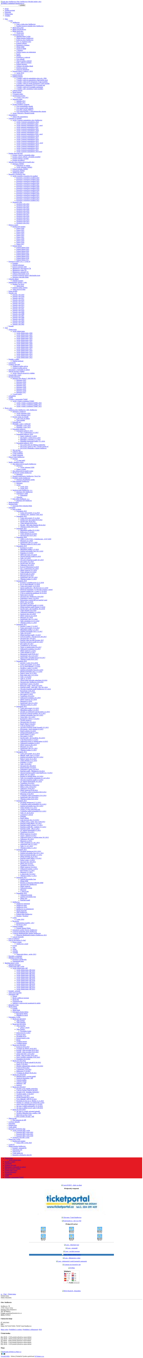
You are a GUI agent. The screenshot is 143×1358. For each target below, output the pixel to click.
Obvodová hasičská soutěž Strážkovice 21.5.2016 (35, 689)
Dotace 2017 (20, 244)
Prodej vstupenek (17, 455)
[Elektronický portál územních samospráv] (71, 1261)
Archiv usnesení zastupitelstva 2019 (27, 132)
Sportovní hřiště (21, 48)
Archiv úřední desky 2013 (24, 356)
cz (1, 1294)
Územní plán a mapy (15, 375)
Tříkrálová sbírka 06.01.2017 (29, 659)
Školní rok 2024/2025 (19, 1019)
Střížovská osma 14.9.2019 (28, 554)
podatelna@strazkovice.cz (16, 3)
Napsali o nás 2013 (18, 305)
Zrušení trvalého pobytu (19, 368)
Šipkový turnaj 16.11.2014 (28, 759)
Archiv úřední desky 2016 (24, 350)
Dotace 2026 (20, 228)
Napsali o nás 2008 (18, 314)
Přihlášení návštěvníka (15, 958)
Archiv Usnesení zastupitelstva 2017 (27, 137)
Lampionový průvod (26, 814)
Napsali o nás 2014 (18, 303)
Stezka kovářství (14, 502)
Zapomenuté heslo (18, 961)
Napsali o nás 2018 (18, 296)
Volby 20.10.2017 (25, 633)
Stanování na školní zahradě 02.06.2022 (28, 1062)
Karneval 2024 (20, 1034)
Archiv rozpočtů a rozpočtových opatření (25, 176)
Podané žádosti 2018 (22, 258)
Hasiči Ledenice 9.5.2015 (28, 731)
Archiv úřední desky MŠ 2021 (25, 975)
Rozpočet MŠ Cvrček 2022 (24, 1132)
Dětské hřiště (20, 47)
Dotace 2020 (20, 239)
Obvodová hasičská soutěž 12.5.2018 (31, 605)
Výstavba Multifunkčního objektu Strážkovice (26, 933)
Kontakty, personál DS (19, 1148)
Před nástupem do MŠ (19, 1120)
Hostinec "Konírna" (22, 916)
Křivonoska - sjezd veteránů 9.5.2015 (31, 729)
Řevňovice (15, 921)
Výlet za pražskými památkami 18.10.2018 (33, 593)
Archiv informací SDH (27, 467)
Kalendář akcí (16, 422)
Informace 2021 (21, 385)
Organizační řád (17, 1001)
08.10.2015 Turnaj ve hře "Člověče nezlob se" (34, 446)
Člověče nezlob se (25, 720)
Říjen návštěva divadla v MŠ (25, 1116)
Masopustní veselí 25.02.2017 (29, 654)
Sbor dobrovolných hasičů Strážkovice (24, 464)
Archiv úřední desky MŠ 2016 (25, 984)
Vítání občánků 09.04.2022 (28, 523)
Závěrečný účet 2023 (22, 204)
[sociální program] (71, 1251)
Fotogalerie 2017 (21, 624)
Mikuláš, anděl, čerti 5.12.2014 (29, 755)
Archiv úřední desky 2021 (24, 342)
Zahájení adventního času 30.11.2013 (31, 806)
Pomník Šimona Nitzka (23, 928)
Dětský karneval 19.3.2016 (28, 699)
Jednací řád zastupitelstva (20, 116)
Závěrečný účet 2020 (22, 209)
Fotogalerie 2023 (21, 511)
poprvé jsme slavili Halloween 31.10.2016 (29, 1104)
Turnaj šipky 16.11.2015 (27, 717)
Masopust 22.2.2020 (26, 541)
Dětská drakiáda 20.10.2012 (29, 856)
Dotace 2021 (20, 237)
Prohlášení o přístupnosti (30, 1329)
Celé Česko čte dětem (23, 418)
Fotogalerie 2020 (21, 537)
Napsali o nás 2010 (18, 310)
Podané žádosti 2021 (22, 253)
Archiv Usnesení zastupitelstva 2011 (27, 150)
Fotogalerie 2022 (21, 516)
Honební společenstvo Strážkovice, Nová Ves (26, 476)
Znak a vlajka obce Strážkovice (26, 24)
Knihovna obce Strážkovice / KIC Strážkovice (23, 410)
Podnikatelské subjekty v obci (18, 282)
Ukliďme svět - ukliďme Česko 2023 (31, 514)
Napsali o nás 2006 (18, 317)
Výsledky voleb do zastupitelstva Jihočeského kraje (32, 80)
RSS (40, 1329)
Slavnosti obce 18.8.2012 (28, 862)
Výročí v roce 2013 (22, 97)
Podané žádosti (17, 246)
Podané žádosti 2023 (22, 249)
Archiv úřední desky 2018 (24, 347)
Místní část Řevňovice (19, 29)
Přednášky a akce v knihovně (21, 424)
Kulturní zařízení (21, 43)
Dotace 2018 (20, 242)
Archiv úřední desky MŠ (20, 968)
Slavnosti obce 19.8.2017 (28, 638)
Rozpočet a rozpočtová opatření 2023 (27, 181)
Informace (19, 465)
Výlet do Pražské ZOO (27, 726)
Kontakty (15, 263)
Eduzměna (12, 1123)
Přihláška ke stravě (22, 1015)
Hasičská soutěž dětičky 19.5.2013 (31, 823)
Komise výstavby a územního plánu (23, 155)
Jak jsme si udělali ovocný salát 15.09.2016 (29, 1108)
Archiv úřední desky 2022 (24, 340)
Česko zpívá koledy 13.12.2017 (30, 628)
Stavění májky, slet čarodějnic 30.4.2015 (32, 738)
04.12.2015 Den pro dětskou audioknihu (32, 445)
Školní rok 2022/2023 (19, 1045)
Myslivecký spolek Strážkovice (22, 472)
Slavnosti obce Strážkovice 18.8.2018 (31, 596)
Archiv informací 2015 (23, 415)
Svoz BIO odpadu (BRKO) (24, 110)
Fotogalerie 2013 (21, 801)
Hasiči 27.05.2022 (22, 1064)
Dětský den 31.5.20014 (27, 774)
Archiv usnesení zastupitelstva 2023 (27, 123)
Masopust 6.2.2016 (26, 701)
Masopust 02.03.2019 (27, 575)
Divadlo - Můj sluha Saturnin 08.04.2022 (33, 525)
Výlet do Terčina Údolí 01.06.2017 (27, 1090)
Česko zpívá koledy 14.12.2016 (30, 664)
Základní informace (15, 965)
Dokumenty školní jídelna (20, 1012)
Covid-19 (11, 1144)
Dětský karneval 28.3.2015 (28, 745)
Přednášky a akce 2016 (23, 425)
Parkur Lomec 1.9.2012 (27, 860)
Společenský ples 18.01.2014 (29, 797)
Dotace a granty (13, 225)
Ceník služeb (13, 1127)
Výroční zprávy (17, 394)
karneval (19, 1085)
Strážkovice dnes (21, 905)
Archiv (18, 485)
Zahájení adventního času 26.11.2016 (31, 670)
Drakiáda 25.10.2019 (26, 553)
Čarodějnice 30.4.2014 (27, 783)
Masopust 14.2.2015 (26, 746)
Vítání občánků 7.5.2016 (28, 692)
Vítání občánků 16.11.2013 (28, 808)
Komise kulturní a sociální (20, 158)
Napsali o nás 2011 (18, 308)
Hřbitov (18, 55)
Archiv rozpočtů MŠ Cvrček (21, 1130)
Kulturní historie (17, 75)
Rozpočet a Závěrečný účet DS (22, 1155)
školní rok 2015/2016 (19, 1109)
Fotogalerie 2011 (21, 877)
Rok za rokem (16, 509)
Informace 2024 (21, 382)
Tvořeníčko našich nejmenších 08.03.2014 (33, 792)
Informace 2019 (21, 389)
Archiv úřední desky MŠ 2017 (25, 982)
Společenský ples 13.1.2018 (28, 619)
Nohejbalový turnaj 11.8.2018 (29, 598)
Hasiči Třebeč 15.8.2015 (27, 724)
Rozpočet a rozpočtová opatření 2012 (27, 200)
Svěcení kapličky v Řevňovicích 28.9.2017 (33, 637)
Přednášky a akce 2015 (23, 427)
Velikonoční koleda (26, 888)
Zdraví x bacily (25, 1027)
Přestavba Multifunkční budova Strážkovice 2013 (31, 935)
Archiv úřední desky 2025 (24, 335)
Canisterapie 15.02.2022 (23, 1069)
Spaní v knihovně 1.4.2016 (28, 436)
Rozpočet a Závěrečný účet (17, 174)
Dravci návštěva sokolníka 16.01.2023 (28, 1057)
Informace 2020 (21, 387)
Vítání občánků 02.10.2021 (28, 534)
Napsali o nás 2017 (18, 298)
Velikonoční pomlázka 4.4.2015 (30, 743)
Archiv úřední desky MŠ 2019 (25, 979)
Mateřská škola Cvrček (23, 36)
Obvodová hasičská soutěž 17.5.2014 (31, 780)
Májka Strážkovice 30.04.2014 (29, 785)
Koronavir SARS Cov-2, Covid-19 (19, 261)
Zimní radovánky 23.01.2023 (25, 1054)
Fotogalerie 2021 (21, 528)
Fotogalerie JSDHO (18, 171)
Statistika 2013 (20, 101)
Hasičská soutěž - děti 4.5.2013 (29, 828)
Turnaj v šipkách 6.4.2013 (28, 835)
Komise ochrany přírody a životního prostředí (26, 157)
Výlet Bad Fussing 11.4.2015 (29, 739)
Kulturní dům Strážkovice (24, 914)
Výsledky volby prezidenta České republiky (29, 89)
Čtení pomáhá (20, 420)
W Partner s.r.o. (39, 1356)
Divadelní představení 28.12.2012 (30, 851)
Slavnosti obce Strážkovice (28, 884)
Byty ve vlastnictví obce (23, 41)
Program (15, 459)
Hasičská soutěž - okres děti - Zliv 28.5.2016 (34, 687)
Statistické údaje (17, 99)
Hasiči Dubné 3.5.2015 (27, 734)
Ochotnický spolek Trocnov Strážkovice (24, 930)
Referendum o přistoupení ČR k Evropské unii (30, 85)
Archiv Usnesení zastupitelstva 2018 (27, 136)
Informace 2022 (21, 383)
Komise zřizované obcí (16, 153)
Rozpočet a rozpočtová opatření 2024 (27, 179)
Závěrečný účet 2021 (22, 207)
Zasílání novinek (10, 10)
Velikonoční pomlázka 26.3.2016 (30, 698)
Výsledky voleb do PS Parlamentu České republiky (32, 82)
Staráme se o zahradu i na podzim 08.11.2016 (30, 1102)
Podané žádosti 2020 (22, 254)
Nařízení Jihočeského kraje (20, 274)
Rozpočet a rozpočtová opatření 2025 (27, 178)
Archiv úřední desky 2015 (24, 352)
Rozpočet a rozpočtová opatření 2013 (27, 199)
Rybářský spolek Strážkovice (21, 478)
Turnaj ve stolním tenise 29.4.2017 (30, 647)
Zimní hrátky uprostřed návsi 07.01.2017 (32, 657)
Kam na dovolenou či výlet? (17, 940)
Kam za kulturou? (14, 938)
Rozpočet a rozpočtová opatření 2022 (27, 183)
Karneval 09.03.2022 (22, 1068)
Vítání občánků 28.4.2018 (28, 610)
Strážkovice (16, 22)
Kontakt (11, 326)
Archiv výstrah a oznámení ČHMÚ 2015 (29, 404)
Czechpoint (12, 363)
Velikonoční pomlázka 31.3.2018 (30, 612)
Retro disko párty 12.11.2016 (29, 675)
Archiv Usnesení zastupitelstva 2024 (27, 122)
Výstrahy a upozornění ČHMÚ (18, 399)
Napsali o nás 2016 (18, 300)
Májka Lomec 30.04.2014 (28, 787)
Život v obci (8, 408)
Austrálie (15, 952)
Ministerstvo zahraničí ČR (20, 272)
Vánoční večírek (21, 1081)
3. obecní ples (24, 891)
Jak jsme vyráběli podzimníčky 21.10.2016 (29, 1106)
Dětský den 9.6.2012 (26, 863)
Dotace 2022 (20, 235)
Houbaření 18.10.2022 (23, 1059)
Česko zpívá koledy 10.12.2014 (30, 753)
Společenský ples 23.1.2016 (28, 703)
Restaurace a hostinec (23, 45)
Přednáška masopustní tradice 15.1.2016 (32, 441)
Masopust (23, 890)
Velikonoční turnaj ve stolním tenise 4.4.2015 (34, 741)
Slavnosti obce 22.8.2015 (28, 722)
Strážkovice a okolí (22, 944)
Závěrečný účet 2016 (22, 216)
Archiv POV (20, 73)
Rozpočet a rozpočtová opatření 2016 (27, 193)
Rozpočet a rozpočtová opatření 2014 (27, 197)
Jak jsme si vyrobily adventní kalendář (28, 1111)
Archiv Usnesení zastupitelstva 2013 (27, 146)
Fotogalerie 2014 (21, 752)
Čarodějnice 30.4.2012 (27, 865)
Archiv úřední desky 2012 (24, 357)
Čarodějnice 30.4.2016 (27, 696)
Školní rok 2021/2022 (19, 1061)
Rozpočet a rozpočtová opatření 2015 (27, 195)
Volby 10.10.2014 (25, 764)
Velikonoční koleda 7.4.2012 (29, 869)
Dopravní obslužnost (22, 69)
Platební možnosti (17, 361)
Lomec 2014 (20, 919)
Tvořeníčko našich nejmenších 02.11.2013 (33, 811)
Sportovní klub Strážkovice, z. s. (22, 490)
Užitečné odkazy (14, 279)
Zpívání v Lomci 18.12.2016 (29, 663)
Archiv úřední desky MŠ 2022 (25, 973)
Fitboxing (19, 497)
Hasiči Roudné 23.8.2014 (28, 767)
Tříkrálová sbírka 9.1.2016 (28, 705)
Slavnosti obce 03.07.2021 (28, 535)
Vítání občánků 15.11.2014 (28, 760)
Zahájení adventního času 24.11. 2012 (32, 853)
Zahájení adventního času (28, 879)
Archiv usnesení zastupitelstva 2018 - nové (29, 134)
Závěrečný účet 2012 (22, 223)
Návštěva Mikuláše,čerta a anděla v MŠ (28, 1113)
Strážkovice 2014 (21, 907)
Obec (6, 19)
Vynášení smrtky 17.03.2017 (25, 1094)
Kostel (18, 54)
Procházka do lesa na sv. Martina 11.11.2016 (30, 1101)
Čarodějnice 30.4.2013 (27, 832)
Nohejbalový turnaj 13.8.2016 (29, 684)
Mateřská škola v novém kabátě (26, 1076)
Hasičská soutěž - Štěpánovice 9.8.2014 (32, 771)
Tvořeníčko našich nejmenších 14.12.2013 (33, 804)
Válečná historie (17, 90)
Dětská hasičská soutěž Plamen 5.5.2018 (32, 607)
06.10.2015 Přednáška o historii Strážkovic (33, 448)
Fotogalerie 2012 (21, 849)
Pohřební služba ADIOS (19, 288)
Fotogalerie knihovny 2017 (24, 431)
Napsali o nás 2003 (18, 322)
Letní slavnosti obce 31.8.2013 (29, 820)
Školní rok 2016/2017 (19, 1087)
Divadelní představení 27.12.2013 (30, 802)
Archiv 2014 (24, 486)
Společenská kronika (18, 96)
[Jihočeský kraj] (71, 1245)
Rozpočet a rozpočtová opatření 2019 (27, 188)
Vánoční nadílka (21, 1080)
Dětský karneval (25, 886)
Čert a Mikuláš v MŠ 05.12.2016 (26, 1099)
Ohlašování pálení (18, 172)
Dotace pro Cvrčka (14, 1139)
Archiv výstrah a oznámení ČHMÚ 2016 (29, 403)
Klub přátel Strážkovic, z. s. (20, 499)
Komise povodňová (18, 160)
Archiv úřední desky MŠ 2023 (25, 972)
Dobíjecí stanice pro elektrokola (26, 52)
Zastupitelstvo (13, 115)
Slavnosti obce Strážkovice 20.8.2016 (31, 682)
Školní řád (15, 999)
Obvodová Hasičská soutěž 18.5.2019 (32, 560)
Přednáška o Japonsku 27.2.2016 (30, 439)
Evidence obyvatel (14, 364)
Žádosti (14, 996)
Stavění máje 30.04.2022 (28, 521)
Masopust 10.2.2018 (26, 617)
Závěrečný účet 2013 (22, 221)
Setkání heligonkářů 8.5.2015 (29, 732)
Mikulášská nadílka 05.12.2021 (29, 530)
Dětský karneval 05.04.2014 (29, 790)
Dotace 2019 (20, 240)
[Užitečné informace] (72, 1264)
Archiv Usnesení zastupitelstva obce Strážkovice (27, 120)
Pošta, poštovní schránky (24, 62)
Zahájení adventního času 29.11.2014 (31, 757)
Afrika (14, 949)
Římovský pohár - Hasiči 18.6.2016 (31, 685)
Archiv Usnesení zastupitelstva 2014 (27, 144)
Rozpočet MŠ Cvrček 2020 (24, 1136)
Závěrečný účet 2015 (22, 218)
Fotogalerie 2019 (21, 546)
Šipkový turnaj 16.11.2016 (28, 673)
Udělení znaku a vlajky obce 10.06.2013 (32, 821)
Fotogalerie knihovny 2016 (24, 434)
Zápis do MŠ (13, 1118)
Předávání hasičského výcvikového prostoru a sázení (36, 589)
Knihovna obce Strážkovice (24, 40)
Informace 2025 (21, 380)
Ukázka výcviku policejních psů (30, 809)
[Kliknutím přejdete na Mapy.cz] (11, 1352)
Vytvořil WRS (5, 1356)
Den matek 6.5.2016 (26, 694)
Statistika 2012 (20, 103)
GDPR (11, 397)
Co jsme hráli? (20, 460)
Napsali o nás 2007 (18, 315)
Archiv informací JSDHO (24, 167)
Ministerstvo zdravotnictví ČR (21, 268)
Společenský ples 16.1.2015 (28, 748)
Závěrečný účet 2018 (22, 212)
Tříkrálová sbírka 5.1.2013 (28, 848)
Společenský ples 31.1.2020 (28, 542)
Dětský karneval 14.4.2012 (28, 867)
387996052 (4, 3)
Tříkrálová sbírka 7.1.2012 (28, 876)
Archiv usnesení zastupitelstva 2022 (27, 127)
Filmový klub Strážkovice (16, 457)
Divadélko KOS (21, 1036)
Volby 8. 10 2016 (25, 678)
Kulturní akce (13, 1125)
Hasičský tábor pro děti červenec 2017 (32, 640)
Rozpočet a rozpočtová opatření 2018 (27, 190)
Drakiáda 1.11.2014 (26, 762)
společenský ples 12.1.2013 (28, 844)
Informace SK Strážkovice (24, 492)
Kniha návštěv (13, 291)
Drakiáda (23, 816)
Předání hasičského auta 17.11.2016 (31, 671)
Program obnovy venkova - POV (22, 71)
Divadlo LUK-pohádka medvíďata (27, 1088)
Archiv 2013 (24, 488)
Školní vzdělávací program (20, 998)
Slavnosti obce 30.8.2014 (28, 766)
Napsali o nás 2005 (18, 319)
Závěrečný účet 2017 (22, 214)
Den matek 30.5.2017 (27, 643)
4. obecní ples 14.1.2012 (27, 874)
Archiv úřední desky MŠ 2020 (25, 977)
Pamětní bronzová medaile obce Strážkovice (29, 26)
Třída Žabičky (20, 1020)
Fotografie (8, 12)
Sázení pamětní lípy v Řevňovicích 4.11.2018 (34, 588)
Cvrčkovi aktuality (14, 1122)
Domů (7, 9)
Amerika (15, 951)
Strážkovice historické (23, 903)
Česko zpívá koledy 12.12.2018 (30, 586)
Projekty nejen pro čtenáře (20, 417)
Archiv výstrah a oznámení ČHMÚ (23, 401)
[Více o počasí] (43, 1233)
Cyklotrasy (19, 50)
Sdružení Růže (13, 504)
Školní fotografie (21, 910)
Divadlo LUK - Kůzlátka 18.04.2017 (27, 1092)
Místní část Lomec (18, 28)
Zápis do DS (16, 1151)
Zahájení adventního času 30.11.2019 (31, 551)
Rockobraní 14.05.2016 (27, 691)
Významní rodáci (17, 94)
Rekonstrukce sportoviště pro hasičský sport (33, 600)
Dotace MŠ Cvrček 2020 (24, 1143)
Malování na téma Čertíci (24, 1115)
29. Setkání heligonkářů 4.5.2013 (30, 830)
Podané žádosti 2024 (22, 247)
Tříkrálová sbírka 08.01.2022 (29, 527)
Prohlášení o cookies (15, 1329)
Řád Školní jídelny (22, 1013)
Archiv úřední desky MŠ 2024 (25, 970)
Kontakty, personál (14, 991)
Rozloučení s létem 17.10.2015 (29, 719)
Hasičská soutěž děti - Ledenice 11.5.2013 (33, 827)
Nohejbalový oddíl (22, 493)
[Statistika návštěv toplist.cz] (71, 1268)
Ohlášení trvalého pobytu (20, 366)
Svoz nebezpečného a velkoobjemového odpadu (31, 111)
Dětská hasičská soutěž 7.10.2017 (30, 635)
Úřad (6, 328)
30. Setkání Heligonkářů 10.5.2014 (31, 781)
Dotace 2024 (20, 232)
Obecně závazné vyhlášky (17, 371)
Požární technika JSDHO (20, 169)
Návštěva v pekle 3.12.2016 (28, 668)
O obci (11, 21)
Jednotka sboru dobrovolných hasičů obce (21, 162)
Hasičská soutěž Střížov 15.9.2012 (30, 858)
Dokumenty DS (17, 1150)
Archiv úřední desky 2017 (24, 349)
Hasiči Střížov (24, 818)
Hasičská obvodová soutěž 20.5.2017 (31, 642)
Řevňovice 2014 (21, 924)
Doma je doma (16, 942)
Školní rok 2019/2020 (19, 1075)
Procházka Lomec (25, 1031)
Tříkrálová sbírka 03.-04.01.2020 (30, 544)
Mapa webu (4, 1329)
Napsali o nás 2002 (18, 324)
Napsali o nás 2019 (18, 294)
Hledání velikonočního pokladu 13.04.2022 (29, 1066)
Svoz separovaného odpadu (24, 108)
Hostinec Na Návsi (18, 284)
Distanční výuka (14, 1005)
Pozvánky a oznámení (15, 956)
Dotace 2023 (20, 233)
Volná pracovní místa (18, 289)
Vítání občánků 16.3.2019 (28, 572)
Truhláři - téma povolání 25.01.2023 (27, 1052)
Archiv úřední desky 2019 (24, 345)
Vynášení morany (21, 1041)
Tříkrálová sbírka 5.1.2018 (28, 623)
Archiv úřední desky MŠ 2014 (25, 987)
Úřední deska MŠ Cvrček (16, 966)
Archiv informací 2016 (23, 413)
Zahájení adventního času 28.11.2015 (31, 715)
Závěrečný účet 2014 (22, 219)
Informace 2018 (21, 390)
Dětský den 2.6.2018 (26, 602)
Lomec (14, 917)
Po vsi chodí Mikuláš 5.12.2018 (30, 584)
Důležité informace (18, 265)
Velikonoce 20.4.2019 (27, 565)
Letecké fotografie (18, 937)
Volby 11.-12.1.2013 (26, 846)
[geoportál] (71, 1248)
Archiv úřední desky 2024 (24, 336)
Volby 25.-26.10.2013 (27, 813)
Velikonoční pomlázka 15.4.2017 (30, 649)
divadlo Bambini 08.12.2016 (25, 1097)
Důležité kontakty (17, 281)
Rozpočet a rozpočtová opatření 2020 (27, 186)
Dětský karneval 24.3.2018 (28, 616)
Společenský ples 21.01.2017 (29, 656)
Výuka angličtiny (17, 453)
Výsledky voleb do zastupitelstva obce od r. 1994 (31, 78)
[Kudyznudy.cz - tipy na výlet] (71, 1221)
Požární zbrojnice (21, 64)
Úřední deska (9, 14)
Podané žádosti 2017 (22, 260)
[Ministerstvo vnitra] (71, 1258)
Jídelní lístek (20, 286)
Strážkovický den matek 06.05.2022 (31, 520)
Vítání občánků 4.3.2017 (28, 652)
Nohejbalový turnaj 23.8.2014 (29, 769)
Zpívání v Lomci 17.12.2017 (29, 626)
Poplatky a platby (14, 359)
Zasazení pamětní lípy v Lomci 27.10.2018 (33, 591)
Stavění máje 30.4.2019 (27, 563)
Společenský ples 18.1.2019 (28, 577)
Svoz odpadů (20, 59)
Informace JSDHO (18, 164)
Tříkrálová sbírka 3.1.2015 (28, 750)
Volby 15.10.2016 (25, 677)
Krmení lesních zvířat (22, 1038)
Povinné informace (14, 377)
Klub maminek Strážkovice (20, 481)
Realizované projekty (18, 226)
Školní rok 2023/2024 (19, 1024)
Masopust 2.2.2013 (26, 841)
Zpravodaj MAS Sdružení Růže (22, 506)
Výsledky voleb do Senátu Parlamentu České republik (33, 83)
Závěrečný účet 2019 (22, 211)
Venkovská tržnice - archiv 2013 (26, 954)
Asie (13, 947)
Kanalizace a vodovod (23, 57)
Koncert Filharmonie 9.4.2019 (29, 567)
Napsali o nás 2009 (18, 312)
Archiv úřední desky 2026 (24, 333)
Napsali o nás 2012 (18, 307)
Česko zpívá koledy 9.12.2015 (29, 708)
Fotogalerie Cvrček (14, 1017)
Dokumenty (24, 495)
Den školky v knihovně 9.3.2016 (30, 438)
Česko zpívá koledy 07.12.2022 (30, 518)
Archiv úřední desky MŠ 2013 (25, 989)
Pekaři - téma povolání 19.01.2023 (27, 1055)
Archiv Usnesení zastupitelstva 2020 (27, 130)
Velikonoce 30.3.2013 (27, 839)
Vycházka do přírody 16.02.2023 (26, 1048)
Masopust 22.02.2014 (27, 794)
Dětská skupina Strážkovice (24, 38)
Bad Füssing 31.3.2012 (27, 870)
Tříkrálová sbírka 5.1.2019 (28, 579)
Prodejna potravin (21, 68)
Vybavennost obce (18, 34)
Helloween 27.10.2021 (27, 532)
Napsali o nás (13, 293)
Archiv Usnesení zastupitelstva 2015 (27, 141)
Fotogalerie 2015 (21, 706)
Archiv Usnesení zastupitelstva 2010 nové (29, 151)
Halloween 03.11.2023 (23, 1033)
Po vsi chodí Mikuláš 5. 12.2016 (30, 666)
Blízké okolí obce (17, 31)
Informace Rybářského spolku (25, 479)
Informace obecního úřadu (20, 277)
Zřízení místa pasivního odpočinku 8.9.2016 (33, 680)
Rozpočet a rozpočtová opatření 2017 (27, 192)
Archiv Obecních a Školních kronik (23, 113)
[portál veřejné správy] (71, 1255)
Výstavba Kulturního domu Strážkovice (24, 931)
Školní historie (16, 92)
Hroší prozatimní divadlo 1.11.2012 (31, 855)
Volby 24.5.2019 (25, 558)
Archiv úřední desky (18, 331)
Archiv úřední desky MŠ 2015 (25, 986)
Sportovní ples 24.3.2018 (28, 614)
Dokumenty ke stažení (23, 165)
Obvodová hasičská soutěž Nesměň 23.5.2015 (34, 727)
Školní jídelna (13, 1006)
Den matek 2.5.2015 (26, 736)
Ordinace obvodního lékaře (24, 66)
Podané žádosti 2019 (22, 256)
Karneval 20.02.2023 (22, 1047)
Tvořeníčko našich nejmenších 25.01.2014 (33, 795)
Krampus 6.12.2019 (26, 548)
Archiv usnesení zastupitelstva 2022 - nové (29, 125)
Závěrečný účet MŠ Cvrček (20, 1137)
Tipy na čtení (16, 450)
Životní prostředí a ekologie (20, 104)
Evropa (14, 945)
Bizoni (18, 1040)
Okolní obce (20, 33)
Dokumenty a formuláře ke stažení (19, 370)
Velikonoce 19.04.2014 (27, 788)
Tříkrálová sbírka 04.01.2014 (29, 799)
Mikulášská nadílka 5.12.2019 (29, 549)
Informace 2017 (21, 392)
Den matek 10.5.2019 (27, 561)
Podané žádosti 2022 (22, 251)
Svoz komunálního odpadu (24, 106)
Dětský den (23, 898)
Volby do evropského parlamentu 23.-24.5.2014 (35, 778)
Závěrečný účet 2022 (22, 205)
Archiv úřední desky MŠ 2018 (25, 980)
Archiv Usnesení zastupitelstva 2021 (27, 129)
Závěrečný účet (17, 202)
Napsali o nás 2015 (18, 301)
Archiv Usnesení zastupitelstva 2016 (27, 139)
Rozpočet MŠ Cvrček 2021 (24, 1134)
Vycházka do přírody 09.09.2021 (26, 1073)
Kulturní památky (17, 926)
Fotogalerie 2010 (21, 893)
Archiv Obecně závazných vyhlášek (23, 373)
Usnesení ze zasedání (15, 118)
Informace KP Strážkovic (24, 500)
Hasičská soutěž (25, 900)
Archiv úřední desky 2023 (24, 338)
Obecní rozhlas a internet (24, 61)
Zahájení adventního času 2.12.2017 (31, 631)
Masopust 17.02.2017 (23, 1095)
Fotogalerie (12, 507)
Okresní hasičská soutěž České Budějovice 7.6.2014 (36, 773)
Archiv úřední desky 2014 (24, 354)
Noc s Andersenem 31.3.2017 (29, 432)
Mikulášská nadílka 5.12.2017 (29, 630)
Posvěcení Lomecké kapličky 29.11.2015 (33, 713)
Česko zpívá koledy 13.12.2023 (30, 513)
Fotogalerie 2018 (21, 581)
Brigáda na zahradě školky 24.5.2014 (31, 776)
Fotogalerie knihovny (19, 429)
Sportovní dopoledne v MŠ (24, 1078)
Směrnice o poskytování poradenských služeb (26, 1003)
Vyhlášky (7, 15)
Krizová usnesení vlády (19, 267)
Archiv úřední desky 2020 (24, 343)
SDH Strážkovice (21, 912)
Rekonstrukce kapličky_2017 (25, 923)
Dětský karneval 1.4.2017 (28, 650)
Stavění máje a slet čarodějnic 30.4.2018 (32, 609)
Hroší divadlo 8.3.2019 (27, 574)
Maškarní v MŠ (21, 1083)
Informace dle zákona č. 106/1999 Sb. (24, 378)
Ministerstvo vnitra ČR (19, 270)
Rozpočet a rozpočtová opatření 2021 (27, 185)
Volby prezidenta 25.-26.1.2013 (30, 842)
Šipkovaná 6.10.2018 (26, 595)
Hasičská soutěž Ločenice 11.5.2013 (31, 825)
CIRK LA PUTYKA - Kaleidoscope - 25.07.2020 (35, 539)
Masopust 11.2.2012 (26, 872)
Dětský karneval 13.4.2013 (28, 834)
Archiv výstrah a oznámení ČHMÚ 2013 (29, 406)
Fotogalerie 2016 (21, 661)
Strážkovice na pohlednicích (25, 909)
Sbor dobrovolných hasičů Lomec (22, 471)
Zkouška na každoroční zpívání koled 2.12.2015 (35, 712)
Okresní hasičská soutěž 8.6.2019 (30, 556)
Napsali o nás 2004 (18, 321)
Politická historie (17, 76)
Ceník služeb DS (17, 1153)
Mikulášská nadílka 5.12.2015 (29, 710)
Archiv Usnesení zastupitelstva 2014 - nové (29, 143)
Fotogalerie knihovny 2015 (24, 443)
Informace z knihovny (19, 411)
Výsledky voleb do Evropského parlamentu (29, 87)
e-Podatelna (12, 396)
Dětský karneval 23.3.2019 (28, 570)
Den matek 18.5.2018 (27, 603)
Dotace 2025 (20, 230)
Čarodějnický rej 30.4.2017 (28, 645)
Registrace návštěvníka (19, 959)
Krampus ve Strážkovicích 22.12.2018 (32, 582)
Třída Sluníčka (20, 1022)
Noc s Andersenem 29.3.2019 (29, 568)
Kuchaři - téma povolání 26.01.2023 (27, 1050)
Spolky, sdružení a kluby (16, 462)
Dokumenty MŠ (13, 994)
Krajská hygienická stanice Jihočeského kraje (26, 275)
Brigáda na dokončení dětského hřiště (31, 883)
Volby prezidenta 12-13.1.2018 (29, 621)
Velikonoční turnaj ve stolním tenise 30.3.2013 (34, 837)
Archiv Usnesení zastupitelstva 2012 (27, 148)
